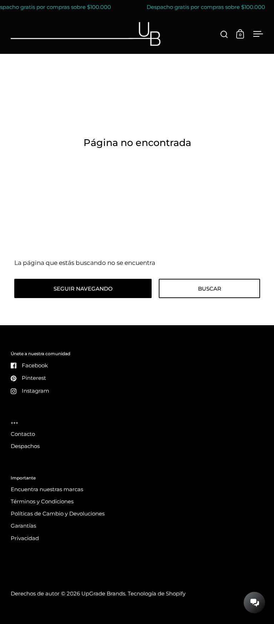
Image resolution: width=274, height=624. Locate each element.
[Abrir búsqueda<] (224, 34)
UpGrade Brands (103, 593)
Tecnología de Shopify (157, 593)
